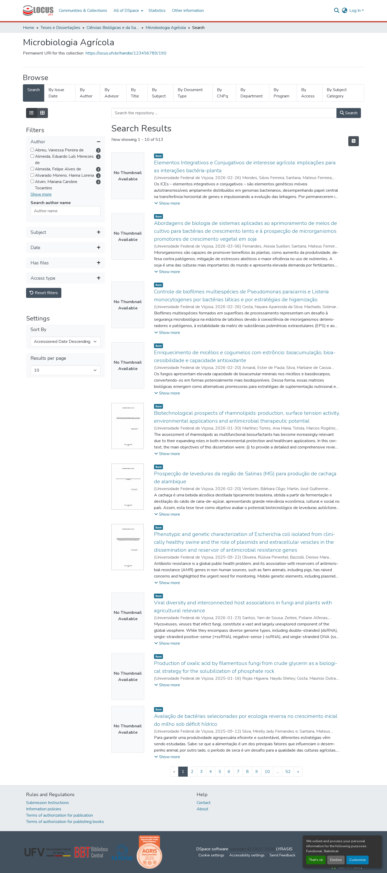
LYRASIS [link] (284, 849)
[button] (38, 10)
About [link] (202, 809)
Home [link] (28, 28)
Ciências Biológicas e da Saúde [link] (113, 28)
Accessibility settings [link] (247, 855)
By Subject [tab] (159, 93)
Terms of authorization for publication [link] (59, 815)
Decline (336, 859)
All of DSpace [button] (126, 10)
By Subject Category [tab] (337, 93)
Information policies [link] (43, 809)
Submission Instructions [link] (47, 803)
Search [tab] (33, 90)
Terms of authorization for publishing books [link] (65, 822)
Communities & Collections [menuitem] (83, 10)
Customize (357, 859)
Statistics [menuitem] (157, 10)
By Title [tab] (135, 93)
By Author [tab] (86, 93)
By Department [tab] (251, 93)
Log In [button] (355, 10)
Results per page (48, 358)
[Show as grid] (42, 113)
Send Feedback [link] (282, 855)
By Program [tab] (281, 93)
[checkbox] (32, 149)
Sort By (38, 329)
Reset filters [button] (46, 293)
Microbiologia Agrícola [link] (166, 28)
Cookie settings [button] (211, 855)
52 (288, 772)
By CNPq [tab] (222, 93)
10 (267, 772)
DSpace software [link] (212, 849)
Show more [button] (41, 194)
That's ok (316, 859)
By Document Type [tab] (190, 93)
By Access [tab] (308, 93)
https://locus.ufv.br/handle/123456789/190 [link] (126, 53)
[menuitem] (127, 10)
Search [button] (351, 113)
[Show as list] (31, 113)
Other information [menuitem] (188, 10)
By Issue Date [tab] (56, 93)
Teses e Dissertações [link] (60, 28)
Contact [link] (204, 803)
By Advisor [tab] (112, 93)
